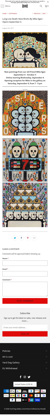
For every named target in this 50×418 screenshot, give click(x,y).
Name (5, 258)
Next (44, 13)
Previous (36, 13)
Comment (7, 280)
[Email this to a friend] (34, 238)
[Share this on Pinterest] (27, 238)
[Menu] (1, 6)
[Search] (41, 6)
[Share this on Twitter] (15, 238)
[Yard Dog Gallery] (25, 6)
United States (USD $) (23, 384)
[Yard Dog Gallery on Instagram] (25, 377)
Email (5, 269)
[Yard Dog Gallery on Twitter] (29, 377)
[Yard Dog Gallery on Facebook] (20, 377)
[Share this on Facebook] (21, 238)
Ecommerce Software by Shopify (34, 409)
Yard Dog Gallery (16, 409)
